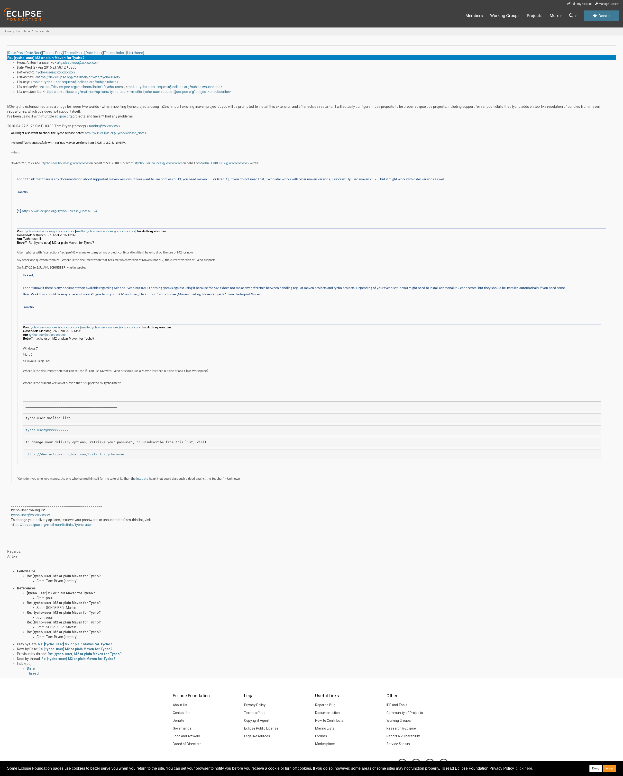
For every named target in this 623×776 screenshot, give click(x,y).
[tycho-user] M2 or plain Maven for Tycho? (61, 593)
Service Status (398, 744)
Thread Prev (52, 53)
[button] (573, 15)
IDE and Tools (396, 705)
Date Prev (16, 53)
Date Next (33, 53)
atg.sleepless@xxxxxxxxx (77, 62)
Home (7, 31)
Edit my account (581, 4)
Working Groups (505, 15)
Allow (609, 768)
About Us (180, 705)
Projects (534, 15)
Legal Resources (257, 736)
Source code (42, 31)
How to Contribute (329, 720)
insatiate (142, 479)
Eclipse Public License (261, 728)
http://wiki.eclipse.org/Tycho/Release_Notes (115, 133)
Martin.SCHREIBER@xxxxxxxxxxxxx (223, 163)
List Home (135, 53)
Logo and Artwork (186, 736)
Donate (604, 16)
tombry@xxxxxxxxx (104, 126)
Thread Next (74, 53)
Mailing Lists (325, 728)
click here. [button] (524, 768)
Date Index (94, 53)
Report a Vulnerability (403, 736)
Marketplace (325, 744)
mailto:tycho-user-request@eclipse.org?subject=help (75, 82)
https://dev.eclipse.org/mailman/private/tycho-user (77, 77)
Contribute (23, 31)
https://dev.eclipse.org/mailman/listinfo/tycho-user (81, 87)
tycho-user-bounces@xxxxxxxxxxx (66, 163)
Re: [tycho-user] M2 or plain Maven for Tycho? (64, 576)
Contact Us (182, 713)
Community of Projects (404, 713)
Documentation (327, 713)
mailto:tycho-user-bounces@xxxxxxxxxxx (105, 231)
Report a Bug (325, 705)
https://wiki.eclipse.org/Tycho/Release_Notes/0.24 (59, 211)
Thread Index (114, 53)
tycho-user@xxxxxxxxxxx (55, 72)
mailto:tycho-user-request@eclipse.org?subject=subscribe (174, 87)
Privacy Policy (255, 705)
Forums (321, 736)
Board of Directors (187, 744)
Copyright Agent (256, 720)
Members (474, 15)
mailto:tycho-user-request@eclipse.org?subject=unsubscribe (180, 92)
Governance (182, 728)
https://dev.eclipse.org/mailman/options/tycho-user (86, 92)
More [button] (554, 15)
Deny (595, 768)
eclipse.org (63, 116)
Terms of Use (255, 713)
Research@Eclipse (401, 728)
